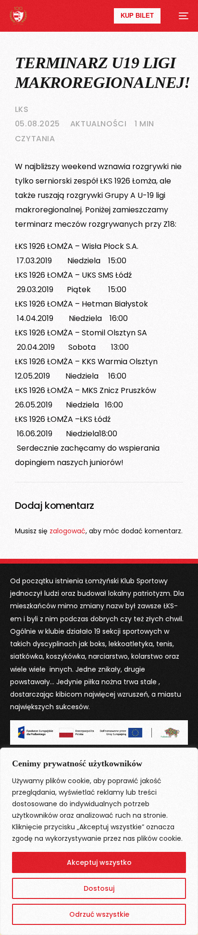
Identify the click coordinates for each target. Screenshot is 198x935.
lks (22, 109)
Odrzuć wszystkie (99, 914)
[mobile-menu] (179, 16)
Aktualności (98, 123)
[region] (99, 841)
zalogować (68, 531)
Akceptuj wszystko (99, 862)
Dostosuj (99, 888)
